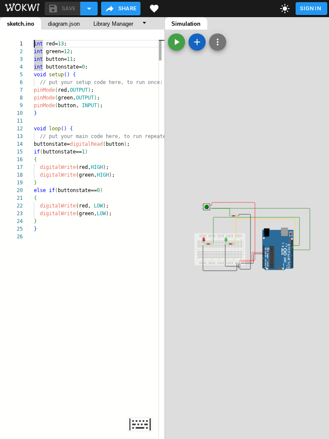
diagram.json (64, 24)
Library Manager (113, 24)
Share (127, 8)
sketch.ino (20, 24)
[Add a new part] (197, 42)
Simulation (185, 24)
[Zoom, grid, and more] (217, 42)
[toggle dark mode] (285, 8)
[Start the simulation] (176, 42)
